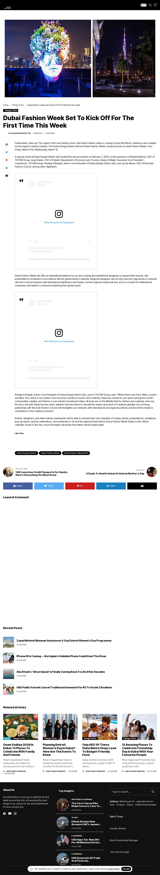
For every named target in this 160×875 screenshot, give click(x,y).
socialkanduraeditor (19, 133)
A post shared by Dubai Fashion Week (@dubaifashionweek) (58, 259)
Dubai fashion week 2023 (76, 453)
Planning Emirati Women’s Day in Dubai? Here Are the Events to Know (59, 749)
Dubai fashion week (50, 453)
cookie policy (113, 869)
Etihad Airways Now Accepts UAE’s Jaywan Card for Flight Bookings (86, 824)
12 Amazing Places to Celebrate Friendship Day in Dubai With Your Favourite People (137, 749)
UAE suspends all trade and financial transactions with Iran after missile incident (85, 862)
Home (5, 105)
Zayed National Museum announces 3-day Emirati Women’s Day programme (64, 640)
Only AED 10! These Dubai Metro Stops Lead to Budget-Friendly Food (99, 749)
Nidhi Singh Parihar (16, 771)
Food (6, 738)
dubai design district (26, 453)
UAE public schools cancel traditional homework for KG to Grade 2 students (64, 687)
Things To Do (18, 105)
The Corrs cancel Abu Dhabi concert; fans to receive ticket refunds (85, 806)
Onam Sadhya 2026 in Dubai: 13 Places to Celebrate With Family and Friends (19, 749)
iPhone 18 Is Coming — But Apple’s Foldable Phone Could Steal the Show (61, 656)
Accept (126, 869)
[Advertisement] (80, 600)
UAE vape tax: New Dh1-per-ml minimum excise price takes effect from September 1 (86, 844)
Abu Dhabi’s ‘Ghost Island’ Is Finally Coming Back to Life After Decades (61, 671)
